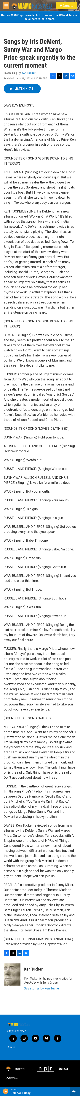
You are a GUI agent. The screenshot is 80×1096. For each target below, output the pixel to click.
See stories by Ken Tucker (42, 988)
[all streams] (75, 1091)
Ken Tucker (29, 73)
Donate (68, 5)
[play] (5, 1091)
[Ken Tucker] (12, 974)
